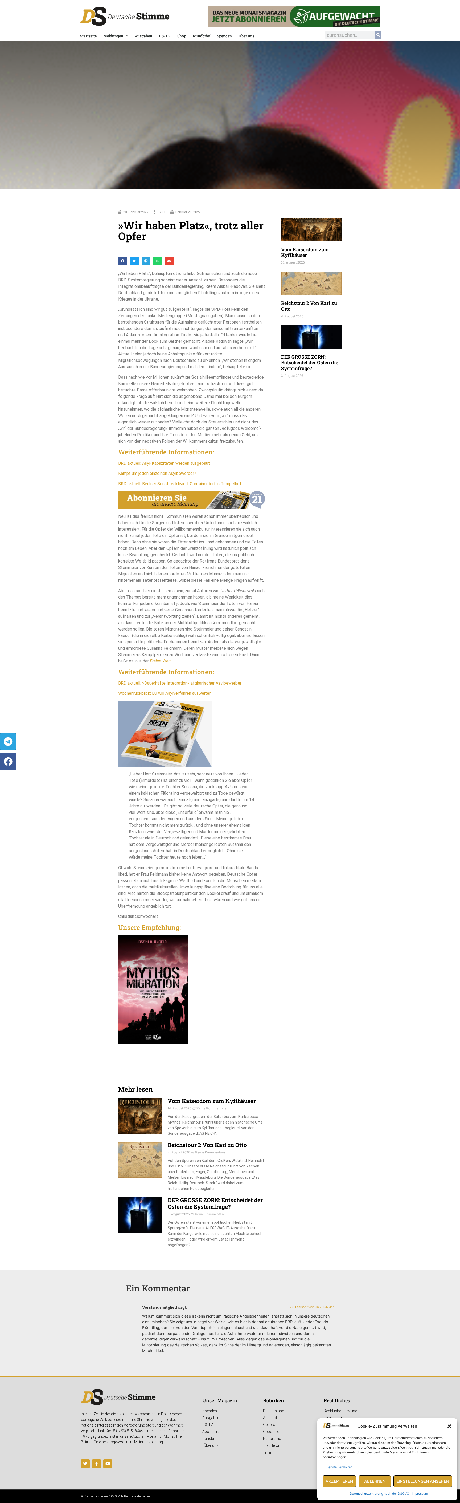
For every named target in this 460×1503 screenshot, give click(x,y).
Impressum (420, 1494)
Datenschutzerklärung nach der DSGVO (379, 1494)
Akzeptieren (339, 1481)
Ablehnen (374, 1481)
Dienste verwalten (338, 1467)
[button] (449, 1426)
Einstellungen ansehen (422, 1481)
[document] (230, 751)
